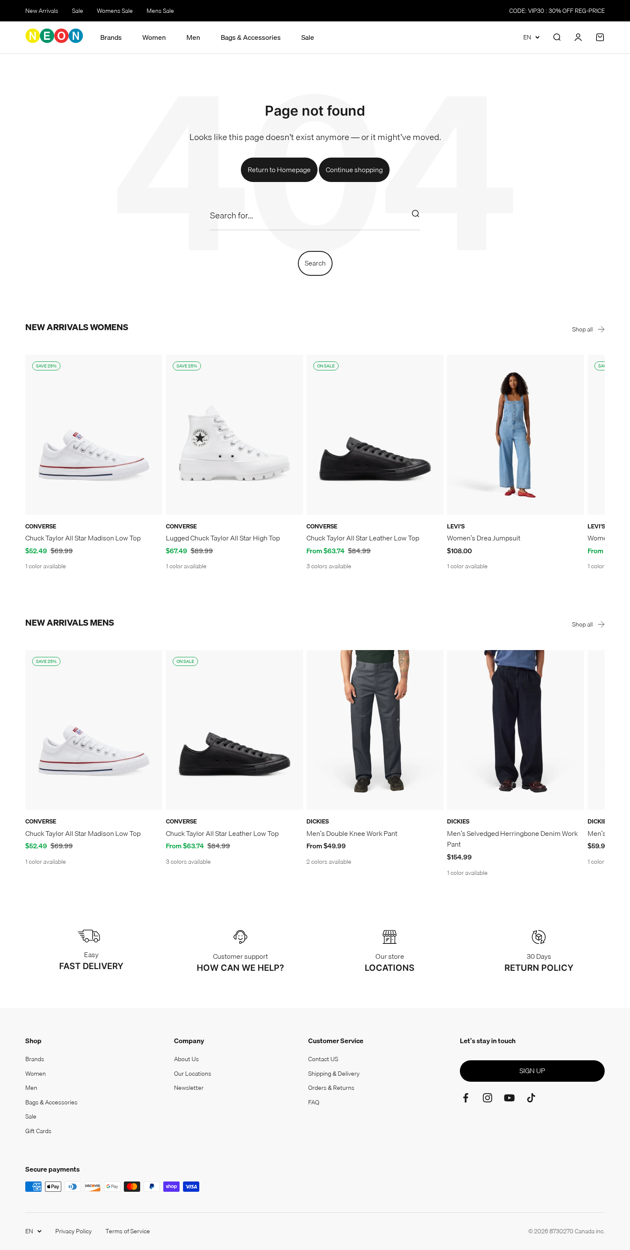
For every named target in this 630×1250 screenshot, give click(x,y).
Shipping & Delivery (334, 1073)
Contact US (323, 1059)
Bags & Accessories (251, 37)
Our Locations (192, 1073)
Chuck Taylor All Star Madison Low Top (83, 537)
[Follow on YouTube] (509, 1098)
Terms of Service (127, 1231)
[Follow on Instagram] (487, 1098)
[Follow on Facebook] (465, 1098)
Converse (40, 526)
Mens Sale (160, 10)
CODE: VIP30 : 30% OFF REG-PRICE (557, 10)
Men (193, 37)
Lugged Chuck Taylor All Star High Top (223, 537)
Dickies (317, 821)
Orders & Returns (331, 1087)
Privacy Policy (73, 1231)
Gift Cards (38, 1131)
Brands (111, 37)
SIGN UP (532, 1070)
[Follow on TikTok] (531, 1098)
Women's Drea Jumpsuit (483, 537)
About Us (186, 1059)
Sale (77, 10)
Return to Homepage (279, 169)
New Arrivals (41, 10)
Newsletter (189, 1087)
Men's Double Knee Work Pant (351, 833)
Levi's (456, 526)
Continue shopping (354, 169)
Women (154, 37)
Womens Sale (115, 10)
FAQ (313, 1102)
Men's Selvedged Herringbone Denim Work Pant (512, 839)
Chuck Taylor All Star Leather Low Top (362, 537)
